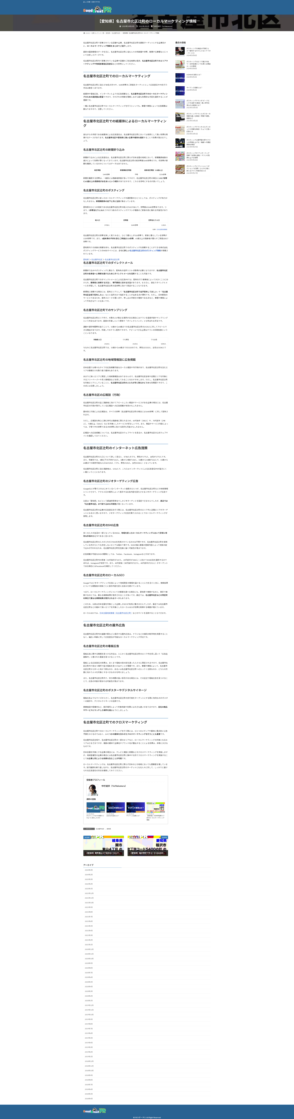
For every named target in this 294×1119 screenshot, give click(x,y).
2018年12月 (89, 1061)
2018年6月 (89, 1089)
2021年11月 (89, 898)
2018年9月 (89, 1075)
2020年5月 (89, 982)
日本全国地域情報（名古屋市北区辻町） (116, 613)
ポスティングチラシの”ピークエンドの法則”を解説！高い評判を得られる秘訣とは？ (198, 103)
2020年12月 (89, 949)
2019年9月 (89, 1019)
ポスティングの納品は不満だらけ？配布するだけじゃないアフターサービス (199, 51)
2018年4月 (89, 1099)
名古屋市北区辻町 (112, 259)
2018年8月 (89, 1080)
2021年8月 (89, 912)
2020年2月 (89, 996)
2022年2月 (89, 884)
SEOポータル (140, 1117)
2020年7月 (89, 973)
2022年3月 (89, 879)
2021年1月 (89, 945)
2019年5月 (89, 1038)
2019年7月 (89, 1029)
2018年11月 (89, 1066)
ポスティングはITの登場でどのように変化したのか (95, 817)
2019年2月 (89, 1052)
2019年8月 (89, 1024)
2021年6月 (89, 921)
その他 (102, 811)
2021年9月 (89, 907)
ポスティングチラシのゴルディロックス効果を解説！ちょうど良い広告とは (199, 129)
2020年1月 (89, 1001)
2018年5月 (89, 1094)
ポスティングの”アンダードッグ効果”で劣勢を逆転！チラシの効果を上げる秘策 (198, 155)
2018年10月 (89, 1071)
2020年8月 (89, 968)
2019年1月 (89, 1057)
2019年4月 (89, 1043)
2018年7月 (89, 1085)
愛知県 (86, 259)
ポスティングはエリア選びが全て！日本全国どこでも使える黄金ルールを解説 (199, 64)
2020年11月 (89, 954)
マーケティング (120, 811)
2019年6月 (89, 1033)
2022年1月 (89, 889)
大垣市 (162, 811)
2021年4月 (89, 931)
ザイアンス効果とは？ (133, 816)
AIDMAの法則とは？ (112, 816)
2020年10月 (89, 959)
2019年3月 (89, 1047)
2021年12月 (89, 893)
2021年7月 (89, 917)
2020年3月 (89, 991)
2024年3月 (89, 870)
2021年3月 (89, 935)
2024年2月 (89, 875)
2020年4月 (89, 987)
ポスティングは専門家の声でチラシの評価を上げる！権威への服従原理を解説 (199, 142)
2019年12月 (89, 1005)
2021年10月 (89, 903)
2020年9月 (89, 963)
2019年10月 (89, 1015)
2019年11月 (89, 1010)
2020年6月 (89, 977)
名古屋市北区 (96, 259)
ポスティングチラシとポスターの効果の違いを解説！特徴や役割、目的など (199, 116)
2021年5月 (89, 926)
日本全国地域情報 (162, 229)
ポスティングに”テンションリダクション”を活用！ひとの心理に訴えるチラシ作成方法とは (198, 168)
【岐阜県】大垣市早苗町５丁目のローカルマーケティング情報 (155, 818)
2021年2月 (89, 940)
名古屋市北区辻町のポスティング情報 (145, 250)
